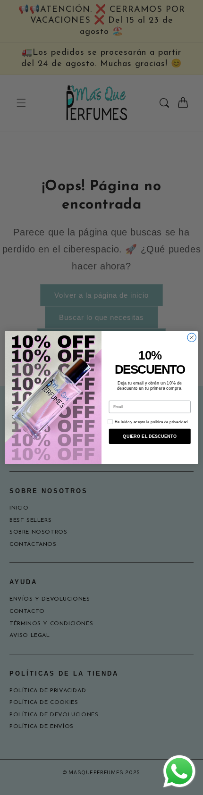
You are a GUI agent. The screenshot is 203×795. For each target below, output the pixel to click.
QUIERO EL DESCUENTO (150, 436)
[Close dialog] (191, 337)
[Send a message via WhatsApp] (179, 771)
